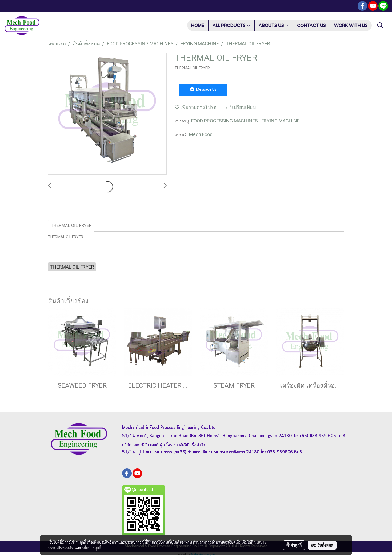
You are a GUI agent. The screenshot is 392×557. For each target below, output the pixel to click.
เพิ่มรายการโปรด (198, 107)
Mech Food (201, 134)
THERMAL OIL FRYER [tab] (71, 225)
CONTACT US (311, 25)
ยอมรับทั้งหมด (322, 545)
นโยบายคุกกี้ (91, 547)
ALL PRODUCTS (230, 25)
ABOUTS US (272, 25)
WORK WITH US (351, 25)
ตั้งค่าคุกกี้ (294, 545)
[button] (380, 25)
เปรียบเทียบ (243, 107)
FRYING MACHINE (280, 121)
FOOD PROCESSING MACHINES (225, 121)
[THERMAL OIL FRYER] (107, 114)
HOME (197, 25)
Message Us (206, 89)
